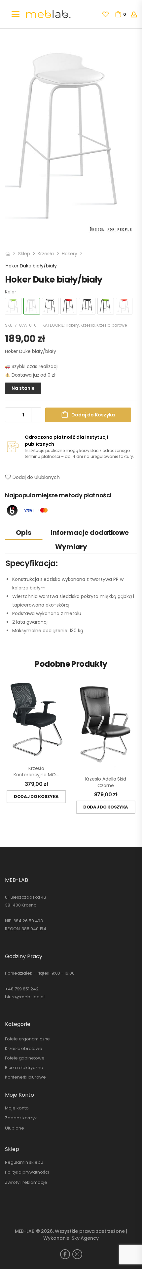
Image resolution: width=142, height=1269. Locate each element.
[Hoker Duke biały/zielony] (13, 306)
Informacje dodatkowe (90, 532)
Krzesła (46, 253)
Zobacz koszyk (21, 1118)
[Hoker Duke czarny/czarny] (87, 306)
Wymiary (71, 546)
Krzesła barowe (111, 325)
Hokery (69, 253)
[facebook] (65, 1254)
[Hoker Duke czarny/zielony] (106, 306)
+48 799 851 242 (22, 989)
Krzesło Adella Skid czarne (105, 782)
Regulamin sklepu (24, 1162)
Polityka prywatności (27, 1172)
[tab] (23, 532)
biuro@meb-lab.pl (24, 997)
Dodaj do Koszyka (93, 414)
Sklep (24, 253)
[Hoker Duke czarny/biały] (50, 306)
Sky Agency (85, 1238)
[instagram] (77, 1254)
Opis (23, 532)
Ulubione (14, 1128)
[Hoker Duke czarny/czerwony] (69, 306)
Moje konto (17, 1108)
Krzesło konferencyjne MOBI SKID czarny (36, 771)
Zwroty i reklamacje (26, 1182)
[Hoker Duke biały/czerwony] (124, 306)
